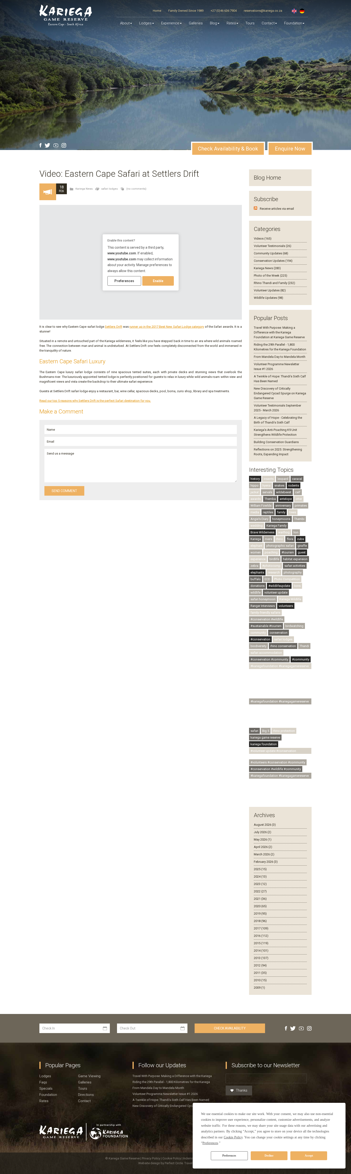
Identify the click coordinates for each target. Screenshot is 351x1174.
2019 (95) (260, 913)
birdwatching (294, 626)
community (258, 632)
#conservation (260, 639)
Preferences (229, 1155)
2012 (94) (260, 965)
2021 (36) (260, 899)
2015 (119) (261, 943)
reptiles (268, 512)
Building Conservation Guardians (276, 442)
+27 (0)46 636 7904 (224, 10)
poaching (271, 552)
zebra (254, 566)
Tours (250, 23)
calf (297, 492)
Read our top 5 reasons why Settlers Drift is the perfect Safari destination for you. (95, 400)
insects (269, 479)
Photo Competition (287, 579)
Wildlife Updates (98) (268, 298)
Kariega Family (276, 525)
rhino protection (284, 731)
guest (302, 552)
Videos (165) (262, 238)
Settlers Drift (113, 326)
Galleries (196, 23)
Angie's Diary (259, 519)
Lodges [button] (145, 23)
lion (295, 532)
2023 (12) (260, 884)
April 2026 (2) (263, 847)
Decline (269, 1155)
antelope (286, 499)
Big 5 (265, 731)
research (274, 572)
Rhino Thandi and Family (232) (274, 283)
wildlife (255, 592)
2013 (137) (261, 958)
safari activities (294, 566)
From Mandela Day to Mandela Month (279, 357)
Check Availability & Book (228, 149)
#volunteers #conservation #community (277, 762)
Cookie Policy (172, 1158)
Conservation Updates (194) (273, 261)
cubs (300, 539)
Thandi (304, 646)
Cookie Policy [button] (233, 1137)
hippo (254, 485)
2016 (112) (261, 936)
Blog (213, 23)
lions (297, 586)
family (281, 512)
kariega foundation (263, 744)
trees (292, 512)
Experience (170, 23)
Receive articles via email (277, 208)
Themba (270, 499)
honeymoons (281, 519)
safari (254, 731)
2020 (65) (260, 906)
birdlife (274, 559)
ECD (267, 579)
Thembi (299, 519)
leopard (282, 479)
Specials (46, 1088)
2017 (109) (261, 928)
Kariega (255, 539)
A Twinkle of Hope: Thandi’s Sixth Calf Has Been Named (171, 1100)
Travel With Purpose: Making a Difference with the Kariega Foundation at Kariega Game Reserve (279, 332)
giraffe (302, 545)
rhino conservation (283, 646)
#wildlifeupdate (279, 586)
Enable (158, 281)
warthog (284, 532)
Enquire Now (290, 149)
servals (267, 492)
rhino (279, 539)
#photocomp (271, 566)
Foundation (293, 23)
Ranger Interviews (262, 606)
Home (157, 10)
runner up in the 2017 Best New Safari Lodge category (166, 326)
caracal (297, 479)
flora (290, 539)
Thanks (241, 1090)
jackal (254, 492)
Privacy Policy (151, 1158)
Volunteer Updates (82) (270, 290)
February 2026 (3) (266, 861)
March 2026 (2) (264, 854)
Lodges (45, 1076)
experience (258, 559)
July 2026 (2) (262, 832)
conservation (278, 632)
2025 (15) (260, 869)
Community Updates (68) (271, 253)
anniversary (283, 505)
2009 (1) (259, 987)
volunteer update (275, 592)
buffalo (255, 579)
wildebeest (283, 492)
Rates (231, 23)
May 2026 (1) (262, 839)
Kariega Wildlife (290, 599)
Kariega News (84, 188)
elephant (256, 545)
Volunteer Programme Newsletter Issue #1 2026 (165, 1094)
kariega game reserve (265, 737)
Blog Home (267, 177)
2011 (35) (260, 973)
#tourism (288, 552)
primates (301, 505)
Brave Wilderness (262, 532)
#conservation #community (269, 659)
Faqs (43, 1082)
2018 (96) (260, 921)
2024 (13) (260, 876)
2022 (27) (260, 891)
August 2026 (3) (265, 824)
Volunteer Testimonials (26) (272, 246)
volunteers (286, 606)
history (255, 479)
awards (255, 499)
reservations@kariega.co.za (263, 10)
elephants (257, 572)
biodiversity (258, 646)
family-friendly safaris (265, 612)
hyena (266, 485)
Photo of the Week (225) (270, 275)
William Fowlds (260, 505)
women (255, 552)
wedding (256, 525)
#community (300, 659)
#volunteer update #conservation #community (273, 751)
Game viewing (89, 1076)
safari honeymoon (263, 599)
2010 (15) (260, 980)
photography (293, 572)
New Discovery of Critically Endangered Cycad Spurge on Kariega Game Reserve (280, 393)
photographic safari (280, 545)
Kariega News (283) (267, 268)
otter (299, 499)
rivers (268, 539)
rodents (293, 485)
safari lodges (109, 188)
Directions (86, 1095)
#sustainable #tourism (266, 626)
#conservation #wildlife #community (275, 769)
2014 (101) (261, 950)
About (125, 23)
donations (257, 586)
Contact (268, 23)
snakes (279, 485)
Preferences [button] (210, 1143)
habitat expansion (295, 559)
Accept (309, 1155)
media (254, 512)
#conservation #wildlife (266, 619)
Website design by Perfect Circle (160, 1163)
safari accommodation (266, 652)
